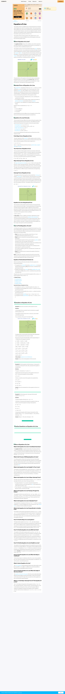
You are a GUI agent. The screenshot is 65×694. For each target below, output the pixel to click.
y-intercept (19, 176)
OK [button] (60, 692)
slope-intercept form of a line (20, 162)
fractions (16, 100)
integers (33, 100)
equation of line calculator (33, 217)
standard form (18, 87)
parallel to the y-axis (36, 269)
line (21, 52)
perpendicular (26, 295)
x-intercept (37, 175)
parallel (24, 294)
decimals (21, 100)
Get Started (61, 1)
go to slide (24, 420)
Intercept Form (18, 129)
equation (17, 52)
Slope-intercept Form (19, 127)
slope (36, 48)
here (19, 464)
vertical (26, 269)
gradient (36, 239)
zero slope (19, 146)
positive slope (34, 144)
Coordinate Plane (18, 279)
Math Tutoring (23, 1)
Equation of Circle (18, 280)
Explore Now (18, 16)
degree (19, 90)
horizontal (23, 265)
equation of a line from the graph (21, 574)
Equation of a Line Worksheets (26, 356)
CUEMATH (3, 1)
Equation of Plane (18, 283)
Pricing (29, 1)
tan (32, 484)
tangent (15, 55)
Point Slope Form (18, 124)
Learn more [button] (20, 692)
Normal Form (17, 130)
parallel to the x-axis (33, 265)
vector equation (18, 565)
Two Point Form (18, 126)
